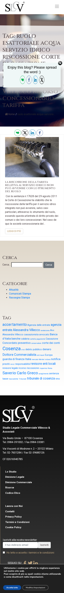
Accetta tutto (12, 587)
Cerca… (6, 264)
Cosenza (11, 348)
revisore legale (10, 368)
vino (57, 378)
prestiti (6, 364)
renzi (12, 364)
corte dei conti (51, 342)
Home (11, 114)
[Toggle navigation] (57, 6)
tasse (5, 378)
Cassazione (52, 338)
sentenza (54, 373)
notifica (55, 359)
